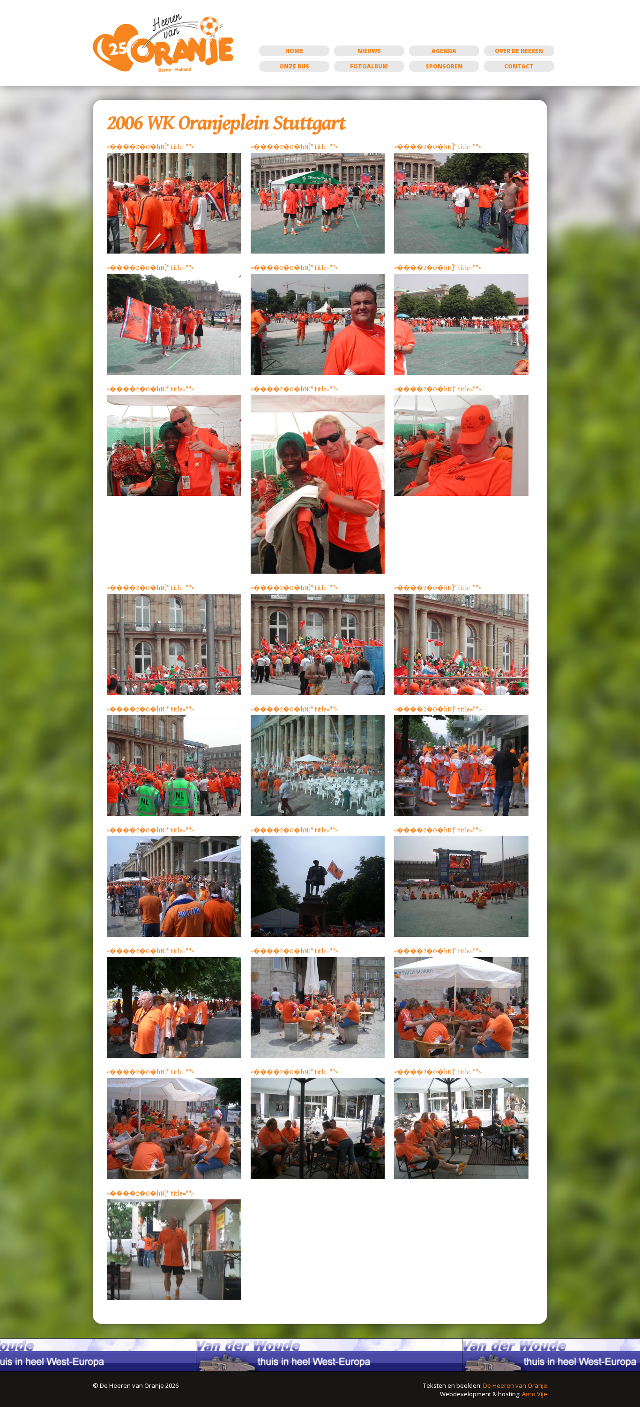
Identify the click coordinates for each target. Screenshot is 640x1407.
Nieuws (369, 51)
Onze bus (294, 66)
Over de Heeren (519, 51)
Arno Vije (534, 1394)
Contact (519, 66)
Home (294, 51)
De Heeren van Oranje (515, 1385)
